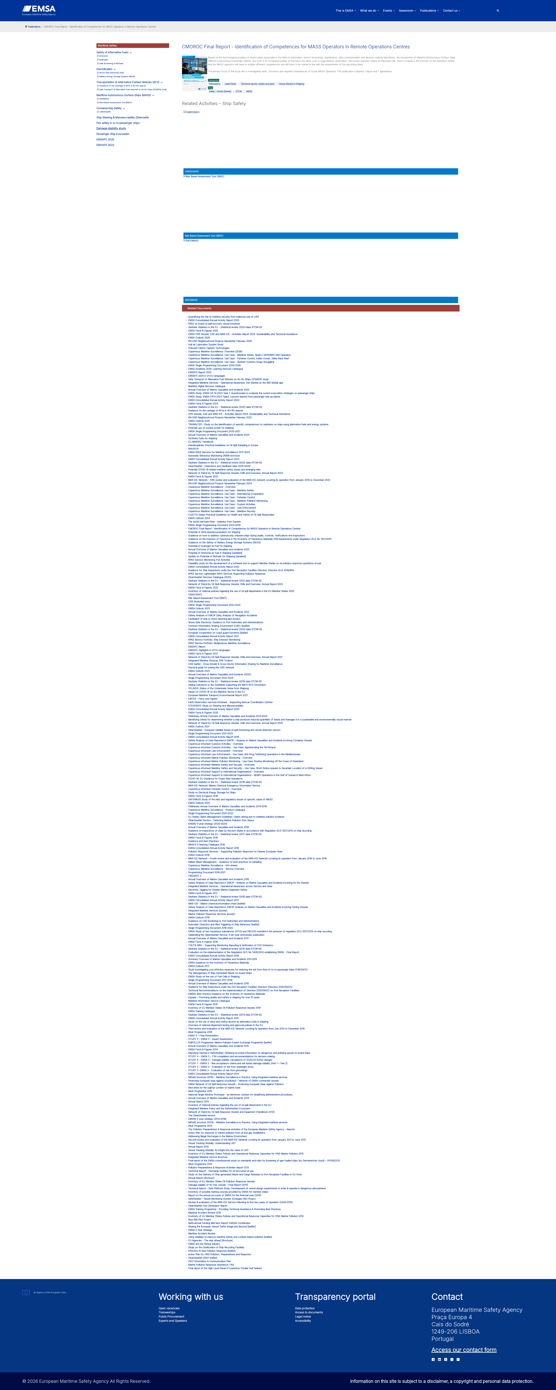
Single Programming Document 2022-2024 (210, 677)
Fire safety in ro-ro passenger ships (118, 122)
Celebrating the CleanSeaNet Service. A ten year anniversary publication (226, 934)
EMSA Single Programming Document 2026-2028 (214, 365)
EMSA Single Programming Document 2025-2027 (214, 431)
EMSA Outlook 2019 (199, 855)
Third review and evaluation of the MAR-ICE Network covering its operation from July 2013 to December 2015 (246, 1028)
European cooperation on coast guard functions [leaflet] (218, 632)
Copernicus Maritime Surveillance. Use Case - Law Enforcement (222, 507)
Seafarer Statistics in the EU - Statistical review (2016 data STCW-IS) (225, 896)
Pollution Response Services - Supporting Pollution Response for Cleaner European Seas (235, 851)
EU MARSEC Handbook (200, 441)
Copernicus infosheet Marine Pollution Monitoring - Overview (220, 757)
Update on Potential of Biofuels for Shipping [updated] (217, 556)
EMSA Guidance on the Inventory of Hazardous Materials (218, 962)
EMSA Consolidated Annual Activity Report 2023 (213, 459)
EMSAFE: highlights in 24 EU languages (209, 650)
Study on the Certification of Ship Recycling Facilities (216, 1247)
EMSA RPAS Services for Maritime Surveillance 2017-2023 (219, 452)
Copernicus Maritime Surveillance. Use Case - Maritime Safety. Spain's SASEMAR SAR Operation (239, 354)
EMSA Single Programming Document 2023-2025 (214, 604)
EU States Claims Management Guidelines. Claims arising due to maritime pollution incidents (236, 816)
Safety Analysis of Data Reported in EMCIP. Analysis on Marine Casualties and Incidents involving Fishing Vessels (248, 907)
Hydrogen (103, 59)
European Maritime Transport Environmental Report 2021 (218, 695)
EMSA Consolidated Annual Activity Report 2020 (213, 709)
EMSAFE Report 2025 (199, 372)
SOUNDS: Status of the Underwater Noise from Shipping (218, 688)
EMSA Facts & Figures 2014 (203, 1049)
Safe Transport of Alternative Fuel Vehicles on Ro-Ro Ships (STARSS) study (133, 89)
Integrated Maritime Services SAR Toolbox (210, 660)
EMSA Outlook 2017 (198, 966)
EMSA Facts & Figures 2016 (203, 941)
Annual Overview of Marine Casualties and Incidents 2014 (218, 1098)
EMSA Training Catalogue (201, 1011)
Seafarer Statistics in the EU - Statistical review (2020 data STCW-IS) (225, 629)
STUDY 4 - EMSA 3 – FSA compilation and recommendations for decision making (231, 1056)
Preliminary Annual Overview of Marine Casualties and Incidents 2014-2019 (227, 806)
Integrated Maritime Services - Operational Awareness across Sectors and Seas (230, 886)
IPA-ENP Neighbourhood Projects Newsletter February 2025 (220, 417)
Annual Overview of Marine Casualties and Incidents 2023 (218, 549)
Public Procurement (171, 1316)
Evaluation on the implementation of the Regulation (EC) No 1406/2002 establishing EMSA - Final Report (243, 952)
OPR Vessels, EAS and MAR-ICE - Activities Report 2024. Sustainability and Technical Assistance (239, 414)
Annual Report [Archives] (201, 1177)
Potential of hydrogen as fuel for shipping (210, 545)
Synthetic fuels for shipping (202, 438)
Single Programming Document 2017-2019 (210, 980)
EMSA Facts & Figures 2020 (203, 712)
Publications (214, 84)
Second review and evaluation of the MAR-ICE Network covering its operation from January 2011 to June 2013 (247, 1139)
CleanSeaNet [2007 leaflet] (202, 1257)
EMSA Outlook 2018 (199, 917)
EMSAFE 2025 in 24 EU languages (206, 375)
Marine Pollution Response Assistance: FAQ (211, 1264)
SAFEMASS (104, 99)
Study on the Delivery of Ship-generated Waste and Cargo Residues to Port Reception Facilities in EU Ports (245, 1174)
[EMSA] (39, 10)
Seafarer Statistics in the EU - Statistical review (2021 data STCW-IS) (225, 580)
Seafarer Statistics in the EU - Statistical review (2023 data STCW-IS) (225, 407)
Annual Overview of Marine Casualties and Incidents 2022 (218, 611)
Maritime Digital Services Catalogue (206, 386)
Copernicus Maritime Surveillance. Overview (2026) (215, 351)
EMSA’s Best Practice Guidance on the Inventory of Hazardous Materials (226, 993)
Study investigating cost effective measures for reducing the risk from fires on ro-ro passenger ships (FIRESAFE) (248, 969)
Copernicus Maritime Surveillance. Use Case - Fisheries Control (221, 497)
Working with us (191, 1296)
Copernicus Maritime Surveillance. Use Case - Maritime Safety (221, 490)
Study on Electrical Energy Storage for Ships (212, 792)
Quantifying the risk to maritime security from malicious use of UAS (223, 316)
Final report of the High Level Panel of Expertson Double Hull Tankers (225, 1268)
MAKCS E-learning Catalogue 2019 (206, 844)
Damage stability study (111, 128)
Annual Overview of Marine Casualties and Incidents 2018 (218, 879)
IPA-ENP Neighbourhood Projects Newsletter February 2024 (220, 483)
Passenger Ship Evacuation (112, 133)
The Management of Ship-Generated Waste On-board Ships (220, 973)
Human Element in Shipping (291, 84)
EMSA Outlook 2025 (199, 420)
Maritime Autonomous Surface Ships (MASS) (123, 95)
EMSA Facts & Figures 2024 (203, 403)
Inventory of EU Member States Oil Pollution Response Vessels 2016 (224, 1007)
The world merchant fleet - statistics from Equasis (214, 521)
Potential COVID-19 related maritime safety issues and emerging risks (224, 469)
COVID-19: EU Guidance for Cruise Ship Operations (215, 778)
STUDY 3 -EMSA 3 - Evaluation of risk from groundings (217, 1070)
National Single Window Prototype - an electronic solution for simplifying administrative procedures (240, 1094)
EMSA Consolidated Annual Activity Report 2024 (213, 400)
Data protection (305, 1308)
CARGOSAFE (105, 112)
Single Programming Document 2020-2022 (210, 813)
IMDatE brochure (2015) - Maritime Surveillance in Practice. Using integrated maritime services (237, 1077)
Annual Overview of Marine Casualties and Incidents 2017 (218, 938)
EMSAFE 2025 (105, 139)
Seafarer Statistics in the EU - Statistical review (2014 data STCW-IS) (225, 1014)
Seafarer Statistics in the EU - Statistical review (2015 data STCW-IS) (225, 948)
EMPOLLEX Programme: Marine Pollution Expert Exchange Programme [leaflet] (230, 1042)
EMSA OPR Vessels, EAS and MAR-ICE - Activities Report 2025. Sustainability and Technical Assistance (243, 334)
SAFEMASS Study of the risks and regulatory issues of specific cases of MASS (230, 799)
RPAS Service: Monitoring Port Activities (209, 559)
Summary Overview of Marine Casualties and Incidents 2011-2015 (222, 959)
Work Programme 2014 (200, 1125)
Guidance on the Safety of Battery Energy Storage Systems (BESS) (224, 542)
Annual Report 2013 (198, 1101)
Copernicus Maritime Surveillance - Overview (212, 486)
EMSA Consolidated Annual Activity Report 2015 (213, 1018)
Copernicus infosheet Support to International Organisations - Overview (226, 771)
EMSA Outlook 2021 (198, 726)
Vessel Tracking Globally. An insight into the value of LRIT (218, 1150)
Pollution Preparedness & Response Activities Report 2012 (218, 1167)
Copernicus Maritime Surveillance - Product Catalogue (216, 809)
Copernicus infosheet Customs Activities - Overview (215, 743)
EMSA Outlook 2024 (199, 518)
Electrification (104, 69)
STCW (239, 91)
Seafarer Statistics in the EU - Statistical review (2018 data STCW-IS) (225, 782)
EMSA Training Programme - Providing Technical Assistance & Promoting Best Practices (234, 1209)
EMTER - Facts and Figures (202, 698)
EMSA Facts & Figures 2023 (203, 476)
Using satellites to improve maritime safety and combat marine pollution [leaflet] (230, 1236)
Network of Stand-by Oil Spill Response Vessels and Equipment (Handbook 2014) (231, 1111)
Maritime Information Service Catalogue (209, 1000)
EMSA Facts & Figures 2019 (203, 795)
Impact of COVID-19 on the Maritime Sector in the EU (216, 691)
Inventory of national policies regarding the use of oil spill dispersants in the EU (229, 1105)
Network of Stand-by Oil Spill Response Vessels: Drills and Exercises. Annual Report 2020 (235, 723)
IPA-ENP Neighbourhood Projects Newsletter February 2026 (220, 341)
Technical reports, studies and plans (257, 84)
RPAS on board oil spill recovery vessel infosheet (214, 323)
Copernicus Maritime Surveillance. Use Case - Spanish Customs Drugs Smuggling (231, 361)
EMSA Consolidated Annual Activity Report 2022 (213, 566)
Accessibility (303, 1320)
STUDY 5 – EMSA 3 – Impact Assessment (210, 1039)
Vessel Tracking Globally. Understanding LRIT (212, 1143)
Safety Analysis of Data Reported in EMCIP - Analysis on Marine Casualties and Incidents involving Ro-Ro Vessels (248, 882)
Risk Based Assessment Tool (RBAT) (115, 102)
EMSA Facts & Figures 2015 (203, 1004)
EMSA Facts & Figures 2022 (203, 587)
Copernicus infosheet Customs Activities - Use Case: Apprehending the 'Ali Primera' (232, 747)
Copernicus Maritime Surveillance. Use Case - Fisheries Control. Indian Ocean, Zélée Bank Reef (238, 358)
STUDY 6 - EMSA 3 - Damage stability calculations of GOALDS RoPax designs (230, 1059)
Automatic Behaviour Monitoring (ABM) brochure (214, 455)
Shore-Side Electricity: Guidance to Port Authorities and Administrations (225, 622)
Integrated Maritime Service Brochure (207, 1157)
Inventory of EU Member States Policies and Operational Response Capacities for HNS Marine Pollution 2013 (246, 1153)
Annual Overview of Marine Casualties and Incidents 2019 (218, 827)
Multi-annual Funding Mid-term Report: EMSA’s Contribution (219, 1223)
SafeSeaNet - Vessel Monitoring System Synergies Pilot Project (222, 1198)
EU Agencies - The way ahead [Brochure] (210, 1240)
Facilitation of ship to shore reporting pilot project (214, 618)
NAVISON (193, 448)
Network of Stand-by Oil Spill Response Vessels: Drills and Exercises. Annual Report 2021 (235, 657)
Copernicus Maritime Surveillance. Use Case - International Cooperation (226, 493)
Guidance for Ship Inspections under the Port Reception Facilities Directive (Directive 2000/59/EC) (240, 986)
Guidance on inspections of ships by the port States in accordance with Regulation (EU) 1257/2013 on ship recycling (249, 830)
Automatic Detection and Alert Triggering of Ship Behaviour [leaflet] (223, 924)
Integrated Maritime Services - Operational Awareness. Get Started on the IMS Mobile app (235, 382)
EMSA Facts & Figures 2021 (203, 653)
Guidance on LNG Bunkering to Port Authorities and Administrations (223, 920)
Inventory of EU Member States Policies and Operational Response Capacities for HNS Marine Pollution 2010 (246, 1216)
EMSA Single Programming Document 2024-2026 (214, 525)
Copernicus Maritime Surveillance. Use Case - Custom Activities (221, 504)
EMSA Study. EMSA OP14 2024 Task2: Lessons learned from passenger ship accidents (234, 396)
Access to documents (309, 1312)
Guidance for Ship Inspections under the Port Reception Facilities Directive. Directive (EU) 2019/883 (241, 570)
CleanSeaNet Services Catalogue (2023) (209, 577)
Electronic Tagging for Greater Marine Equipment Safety (217, 889)
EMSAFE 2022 (105, 144)
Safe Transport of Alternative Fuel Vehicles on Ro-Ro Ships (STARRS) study (228, 379)
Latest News (230, 84)
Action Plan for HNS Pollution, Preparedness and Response (219, 1254)
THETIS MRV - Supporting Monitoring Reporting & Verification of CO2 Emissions (230, 945)
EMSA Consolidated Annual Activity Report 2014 (213, 1073)
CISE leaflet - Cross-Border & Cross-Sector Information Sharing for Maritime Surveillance (235, 664)
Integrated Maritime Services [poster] (207, 910)
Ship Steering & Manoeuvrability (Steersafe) (122, 117)
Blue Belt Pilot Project (199, 1219)
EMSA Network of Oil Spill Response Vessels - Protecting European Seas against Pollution (236, 1084)
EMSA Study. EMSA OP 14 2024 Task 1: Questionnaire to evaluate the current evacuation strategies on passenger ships (251, 393)
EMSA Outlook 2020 (199, 802)
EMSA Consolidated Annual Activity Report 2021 (213, 636)
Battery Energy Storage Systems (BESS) (117, 76)
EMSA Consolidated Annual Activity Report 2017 (213, 900)
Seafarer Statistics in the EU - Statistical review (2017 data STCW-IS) (225, 834)
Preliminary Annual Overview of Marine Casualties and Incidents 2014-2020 (227, 716)
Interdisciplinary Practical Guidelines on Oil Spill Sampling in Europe (223, 445)
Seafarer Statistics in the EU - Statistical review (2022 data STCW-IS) (225, 462)
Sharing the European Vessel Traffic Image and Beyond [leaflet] (222, 1226)
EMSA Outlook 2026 (199, 337)
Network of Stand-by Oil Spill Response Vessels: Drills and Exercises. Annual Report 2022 (235, 584)
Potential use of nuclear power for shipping (211, 427)
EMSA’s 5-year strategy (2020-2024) (207, 823)
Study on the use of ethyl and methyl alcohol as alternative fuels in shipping (228, 1021)
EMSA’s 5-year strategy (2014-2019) (207, 1118)
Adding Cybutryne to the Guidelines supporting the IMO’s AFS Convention (227, 684)
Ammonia (103, 56)
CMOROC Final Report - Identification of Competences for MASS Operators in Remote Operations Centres (244, 528)
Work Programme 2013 (200, 1164)
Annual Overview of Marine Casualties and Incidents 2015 (218, 1045)
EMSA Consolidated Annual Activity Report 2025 (213, 320)
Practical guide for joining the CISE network (211, 667)
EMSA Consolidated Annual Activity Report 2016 (213, 955)
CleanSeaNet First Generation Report (207, 1205)
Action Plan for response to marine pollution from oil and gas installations (226, 1132)
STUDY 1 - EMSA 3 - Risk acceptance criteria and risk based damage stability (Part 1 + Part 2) (238, 1063)
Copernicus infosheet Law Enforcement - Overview (215, 750)
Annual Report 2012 (198, 1146)
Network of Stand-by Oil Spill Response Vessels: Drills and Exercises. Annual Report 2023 (235, 473)
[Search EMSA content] (498, 10)
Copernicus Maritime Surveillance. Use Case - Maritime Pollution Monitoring (228, 500)
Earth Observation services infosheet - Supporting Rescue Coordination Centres (230, 702)
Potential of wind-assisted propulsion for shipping (214, 532)
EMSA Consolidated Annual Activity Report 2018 (213, 848)
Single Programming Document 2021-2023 (210, 733)
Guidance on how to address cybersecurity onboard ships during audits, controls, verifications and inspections (246, 535)
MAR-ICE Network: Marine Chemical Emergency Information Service (224, 785)
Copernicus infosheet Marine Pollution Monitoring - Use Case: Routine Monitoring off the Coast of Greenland (245, 761)
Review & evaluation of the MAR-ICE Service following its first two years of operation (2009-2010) (240, 1202)
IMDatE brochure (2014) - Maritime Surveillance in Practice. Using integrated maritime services (237, 1122)
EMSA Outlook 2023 (199, 608)
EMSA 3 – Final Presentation (203, 1035)
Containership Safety (109, 108)
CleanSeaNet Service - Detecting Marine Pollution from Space (221, 820)
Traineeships (167, 1312)
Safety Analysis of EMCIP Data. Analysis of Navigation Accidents (222, 615)
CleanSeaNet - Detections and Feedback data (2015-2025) (219, 466)
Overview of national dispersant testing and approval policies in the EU (225, 1025)
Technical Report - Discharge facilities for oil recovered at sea (221, 1170)
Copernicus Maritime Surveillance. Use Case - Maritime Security (221, 511)
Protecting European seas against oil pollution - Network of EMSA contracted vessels (233, 1080)
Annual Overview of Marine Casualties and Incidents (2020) (219, 674)
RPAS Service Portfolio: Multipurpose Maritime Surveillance (219, 643)
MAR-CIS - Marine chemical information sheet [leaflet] (216, 903)
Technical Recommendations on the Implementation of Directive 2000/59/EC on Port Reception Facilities (243, 990)
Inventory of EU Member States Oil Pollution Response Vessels (221, 1181)
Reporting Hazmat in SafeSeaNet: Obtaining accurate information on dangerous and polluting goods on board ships (249, 1052)
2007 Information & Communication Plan (209, 1261)
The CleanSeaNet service (201, 1115)
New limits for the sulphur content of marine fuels (214, 1087)
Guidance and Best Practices (203, 841)
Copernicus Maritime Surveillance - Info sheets (212, 865)
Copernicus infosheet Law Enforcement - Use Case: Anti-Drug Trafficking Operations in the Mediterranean (244, 754)
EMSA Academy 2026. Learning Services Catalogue (215, 368)
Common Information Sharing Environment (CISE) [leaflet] (219, 625)
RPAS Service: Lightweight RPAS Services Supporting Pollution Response (226, 573)
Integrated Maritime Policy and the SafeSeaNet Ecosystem (219, 1108)
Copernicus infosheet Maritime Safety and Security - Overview (221, 764)
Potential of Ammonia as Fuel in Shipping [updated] (215, 552)
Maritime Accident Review (201, 1233)
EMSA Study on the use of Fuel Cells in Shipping (214, 976)
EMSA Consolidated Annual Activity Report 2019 (213, 736)
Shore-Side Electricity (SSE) (111, 72)
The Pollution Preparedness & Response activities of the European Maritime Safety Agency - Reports (241, 1129)
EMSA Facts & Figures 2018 (203, 837)
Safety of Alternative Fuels (112, 52)
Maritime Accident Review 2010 (204, 1212)
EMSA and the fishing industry (204, 1243)
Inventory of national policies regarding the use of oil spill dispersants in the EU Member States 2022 (241, 591)
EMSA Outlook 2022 (199, 670)
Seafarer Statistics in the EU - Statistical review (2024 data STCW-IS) (225, 327)
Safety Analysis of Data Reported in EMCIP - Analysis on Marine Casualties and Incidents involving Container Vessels (250, 740)
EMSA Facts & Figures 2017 (203, 893)
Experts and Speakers (173, 1320)
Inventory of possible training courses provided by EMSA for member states (228, 1191)
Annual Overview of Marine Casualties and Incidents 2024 (218, 434)
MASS (249, 91)
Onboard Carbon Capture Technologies (208, 348)
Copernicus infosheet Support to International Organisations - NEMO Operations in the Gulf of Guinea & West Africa (249, 775)
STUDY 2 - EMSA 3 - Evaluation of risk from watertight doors (221, 1066)
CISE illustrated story (199, 601)
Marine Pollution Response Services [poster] (211, 914)
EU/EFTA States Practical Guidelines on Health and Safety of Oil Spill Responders (231, 514)
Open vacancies (169, 1308)
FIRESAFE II (194, 875)
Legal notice (303, 1316)
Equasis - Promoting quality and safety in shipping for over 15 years (223, 997)
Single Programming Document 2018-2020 (210, 927)
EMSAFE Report (196, 646)
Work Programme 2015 (200, 1091)
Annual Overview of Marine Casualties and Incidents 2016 (218, 983)
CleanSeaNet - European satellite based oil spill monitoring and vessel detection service (234, 729)
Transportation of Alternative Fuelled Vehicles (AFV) (127, 82)
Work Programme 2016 (200, 1032)
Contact (447, 1296)
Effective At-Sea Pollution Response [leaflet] (212, 1250)
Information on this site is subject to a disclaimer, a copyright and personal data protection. (442, 1381)
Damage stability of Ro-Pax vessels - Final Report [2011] (218, 1184)
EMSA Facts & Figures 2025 (203, 330)
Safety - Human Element (220, 91)
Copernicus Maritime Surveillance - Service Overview (216, 868)
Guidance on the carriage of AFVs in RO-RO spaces (122, 85)
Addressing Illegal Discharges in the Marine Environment (217, 1136)
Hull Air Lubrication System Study (205, 344)
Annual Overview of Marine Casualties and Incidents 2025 (218, 389)
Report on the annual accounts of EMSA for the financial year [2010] (224, 1195)
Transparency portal (335, 1296)
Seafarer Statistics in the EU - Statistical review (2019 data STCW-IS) (225, 681)
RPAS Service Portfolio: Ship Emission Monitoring (214, 639)
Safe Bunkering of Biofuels (111, 63)
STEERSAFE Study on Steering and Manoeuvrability (215, 705)
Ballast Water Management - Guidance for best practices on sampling (224, 861)
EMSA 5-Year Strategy (200, 1230)
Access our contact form (464, 1349)
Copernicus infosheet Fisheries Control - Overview (215, 789)
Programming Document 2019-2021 (206, 872)
